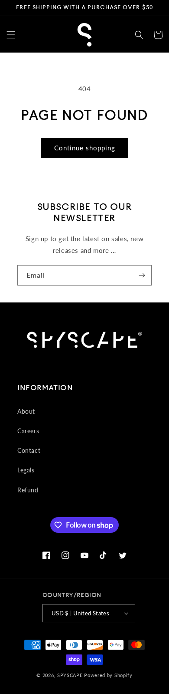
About (26, 411)
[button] (10, 34)
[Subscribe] (141, 275)
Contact (28, 450)
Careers (28, 431)
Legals (26, 470)
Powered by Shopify (108, 675)
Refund (28, 490)
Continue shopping (84, 148)
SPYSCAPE (70, 675)
